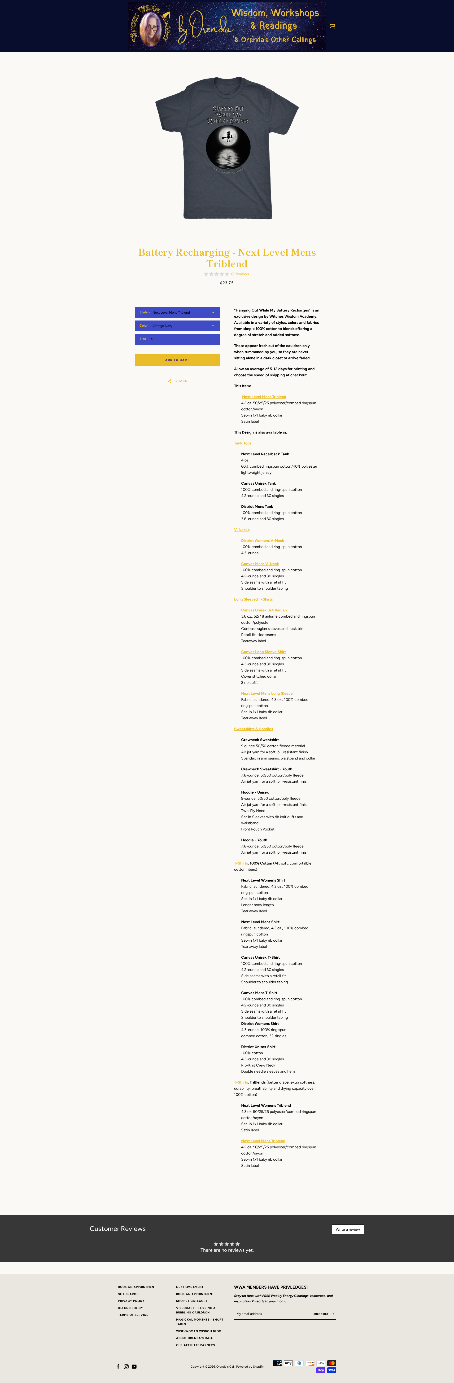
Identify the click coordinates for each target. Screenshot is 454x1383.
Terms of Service (133, 1315)
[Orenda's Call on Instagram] (126, 1366)
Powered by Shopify (250, 1366)
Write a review (348, 1229)
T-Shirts (241, 863)
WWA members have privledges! (271, 1287)
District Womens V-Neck (262, 540)
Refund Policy (130, 1308)
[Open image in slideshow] (227, 148)
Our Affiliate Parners (195, 1345)
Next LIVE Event (190, 1287)
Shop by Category (192, 1301)
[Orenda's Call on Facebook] (118, 1366)
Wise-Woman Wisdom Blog (198, 1331)
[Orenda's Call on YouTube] (134, 1366)
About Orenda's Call (194, 1338)
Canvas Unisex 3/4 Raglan (264, 610)
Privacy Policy (131, 1301)
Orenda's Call (225, 1366)
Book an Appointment (137, 1287)
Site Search (128, 1294)
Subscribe (322, 1314)
